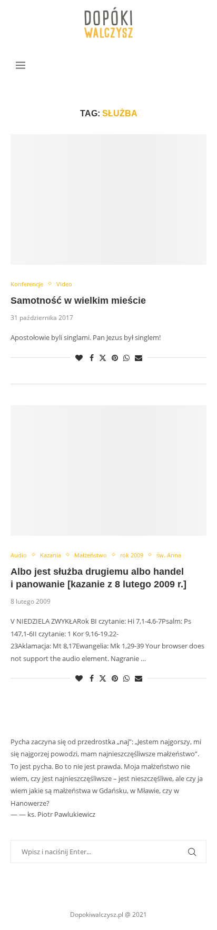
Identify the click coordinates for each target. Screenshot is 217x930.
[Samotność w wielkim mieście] (108, 199)
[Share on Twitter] (102, 358)
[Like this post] (79, 358)
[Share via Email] (138, 358)
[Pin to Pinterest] (115, 358)
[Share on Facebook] (92, 358)
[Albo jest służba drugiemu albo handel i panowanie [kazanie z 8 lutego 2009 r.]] (108, 470)
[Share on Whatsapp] (126, 358)
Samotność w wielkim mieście (78, 300)
